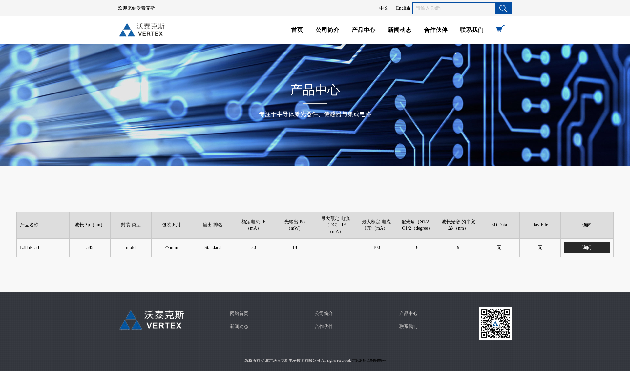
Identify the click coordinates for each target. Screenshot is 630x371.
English (403, 8)
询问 (587, 247)
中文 (383, 8)
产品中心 (363, 30)
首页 (297, 30)
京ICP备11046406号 (369, 360)
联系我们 (472, 30)
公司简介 (327, 30)
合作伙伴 (436, 30)
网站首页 (239, 313)
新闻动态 (399, 30)
